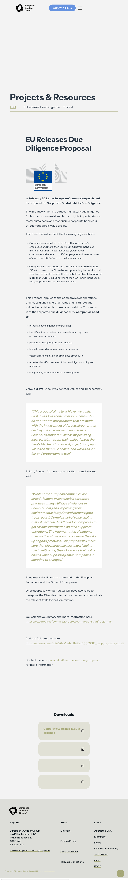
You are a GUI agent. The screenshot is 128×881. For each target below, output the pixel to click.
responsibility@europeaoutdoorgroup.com (72, 660)
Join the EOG (62, 8)
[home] (25, 8)
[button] (95, 8)
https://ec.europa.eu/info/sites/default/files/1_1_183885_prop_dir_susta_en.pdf (75, 643)
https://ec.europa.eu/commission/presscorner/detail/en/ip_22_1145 (69, 621)
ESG (13, 107)
